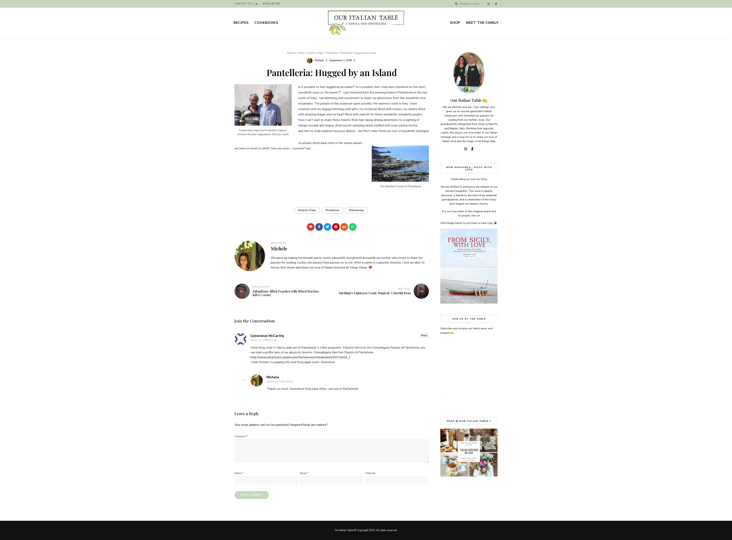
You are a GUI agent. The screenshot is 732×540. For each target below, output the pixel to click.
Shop (455, 22)
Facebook (496, 4)
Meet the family (482, 22)
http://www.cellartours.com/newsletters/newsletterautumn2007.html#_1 (300, 357)
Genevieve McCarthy (267, 335)
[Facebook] (319, 227)
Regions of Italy (296, 53)
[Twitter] (327, 227)
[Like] (311, 227)
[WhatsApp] (352, 227)
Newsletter (271, 3)
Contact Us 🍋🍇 (246, 3)
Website (370, 473)
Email (304, 473)
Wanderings (357, 210)
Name (238, 473)
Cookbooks (266, 22)
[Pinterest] (336, 227)
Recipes (241, 22)
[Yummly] (344, 227)
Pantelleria (332, 53)
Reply (424, 335)
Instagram (488, 4)
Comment (241, 436)
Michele (319, 60)
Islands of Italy (315, 53)
